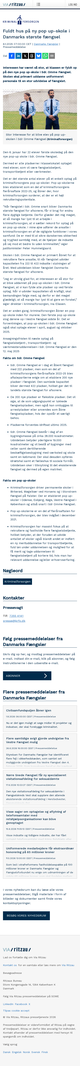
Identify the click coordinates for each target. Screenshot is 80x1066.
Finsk (44, 1052)
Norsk (26, 1052)
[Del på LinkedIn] (18, 56)
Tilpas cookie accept (16, 1010)
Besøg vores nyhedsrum (26, 915)
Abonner (13, 675)
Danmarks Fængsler (46, 43)
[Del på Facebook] (12, 56)
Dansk (6, 1052)
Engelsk (16, 1052)
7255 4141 (16, 616)
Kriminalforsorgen (17, 581)
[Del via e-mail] (52, 56)
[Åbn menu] (39, 4)
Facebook (21, 1004)
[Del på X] (25, 56)
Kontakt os (10, 965)
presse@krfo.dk (14, 621)
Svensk (35, 1052)
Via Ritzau (68, 965)
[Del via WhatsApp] (45, 56)
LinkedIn (8, 1004)
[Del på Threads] (32, 56)
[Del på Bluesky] (38, 56)
